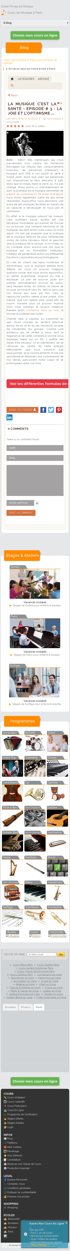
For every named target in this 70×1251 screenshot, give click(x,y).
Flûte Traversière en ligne (51, 997)
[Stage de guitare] (35, 597)
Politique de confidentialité (21, 1192)
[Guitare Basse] (12, 850)
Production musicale (18, 1168)
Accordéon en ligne (25, 981)
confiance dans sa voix (42, 310)
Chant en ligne (47, 984)
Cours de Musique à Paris (24, 12)
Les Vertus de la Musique (22, 119)
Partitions (12, 1142)
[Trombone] (35, 925)
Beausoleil (14, 1218)
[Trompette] (57, 925)
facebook (43, 410)
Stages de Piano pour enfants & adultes (36, 654)
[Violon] (35, 936)
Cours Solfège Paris (21, 974)
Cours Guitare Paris (48, 965)
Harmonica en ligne (49, 978)
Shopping (12, 1207)
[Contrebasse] (12, 800)
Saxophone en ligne (22, 978)
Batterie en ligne (25, 984)
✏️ (5, 1097)
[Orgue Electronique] (12, 900)
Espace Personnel (17, 1179)
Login (10, 1127)
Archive (43, 79)
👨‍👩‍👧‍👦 (5, 1101)
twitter (51, 410)
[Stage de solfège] (34, 696)
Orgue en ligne (49, 981)
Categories (26, 79)
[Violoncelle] (57, 936)
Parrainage (13, 1151)
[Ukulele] (12, 936)
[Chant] (57, 750)
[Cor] (35, 800)
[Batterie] (35, 750)
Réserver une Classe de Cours (24, 1164)
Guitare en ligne (52, 991)
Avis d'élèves (14, 1155)
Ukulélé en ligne (53, 994)
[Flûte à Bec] (12, 825)
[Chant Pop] (12, 775)
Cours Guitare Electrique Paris (36, 968)
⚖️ (5, 1188)
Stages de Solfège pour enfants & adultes (36, 704)
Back (14, 95)
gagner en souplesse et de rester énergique (35, 194)
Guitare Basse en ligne (19, 997)
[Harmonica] (57, 850)
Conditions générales (19, 1188)
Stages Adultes (15, 1122)
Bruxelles (13, 1223)
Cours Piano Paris (23, 965)
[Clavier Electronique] (57, 775)
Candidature (14, 1159)
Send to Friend (21, 409)
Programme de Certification (22, 1114)
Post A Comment (21, 512)
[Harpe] (12, 875)
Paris (10, 1231)
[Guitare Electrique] (35, 850)
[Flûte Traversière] (35, 825)
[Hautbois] (35, 875)
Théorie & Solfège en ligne (25, 987)
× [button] (66, 1223)
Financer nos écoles (18, 1196)
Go (61, 954)
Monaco (12, 1227)
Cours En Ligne (15, 1110)
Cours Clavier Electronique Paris (36, 971)
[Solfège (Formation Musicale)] (12, 925)
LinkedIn (9, 417)
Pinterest (59, 410)
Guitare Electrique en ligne (24, 994)
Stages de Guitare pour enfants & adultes (36, 605)
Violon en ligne (54, 987)
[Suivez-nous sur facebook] (5, 1236)
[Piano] (35, 900)
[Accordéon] (12, 750)
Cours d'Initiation (16, 1097)
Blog (10, 1138)
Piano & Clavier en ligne (24, 991)
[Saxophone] (57, 900)
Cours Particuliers (17, 1105)
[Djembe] (57, 800)
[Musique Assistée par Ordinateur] (57, 875)
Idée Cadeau (14, 1147)
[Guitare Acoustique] (57, 825)
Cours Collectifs (16, 1101)
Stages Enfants (15, 1118)
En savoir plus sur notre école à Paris (32, 68)
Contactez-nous (16, 1183)
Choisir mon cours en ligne (35, 35)
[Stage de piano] (35, 647)
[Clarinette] (35, 775)
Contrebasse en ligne (49, 974)
